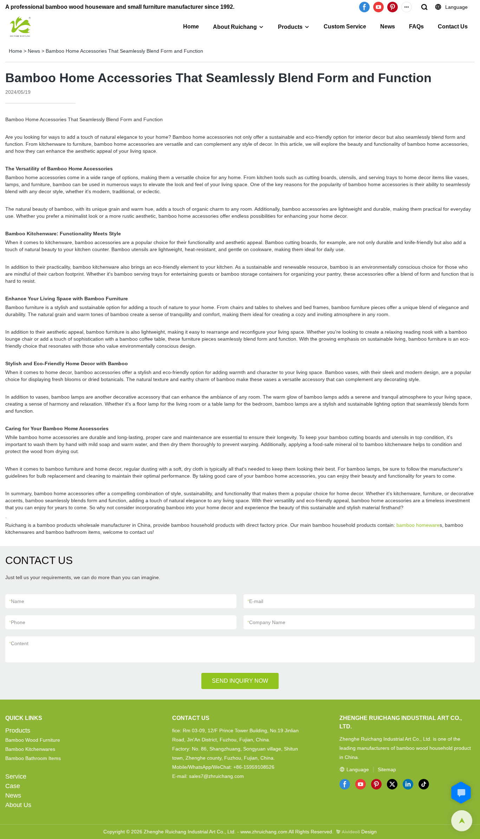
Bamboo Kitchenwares (30, 749)
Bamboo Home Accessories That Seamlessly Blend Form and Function (124, 51)
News (387, 27)
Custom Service (345, 27)
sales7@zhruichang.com (216, 776)
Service (15, 776)
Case (12, 785)
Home (191, 27)
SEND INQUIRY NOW (240, 681)
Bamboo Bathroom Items (33, 758)
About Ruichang (235, 27)
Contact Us (453, 27)
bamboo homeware (418, 525)
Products (290, 27)
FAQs (416, 27)
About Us (18, 804)
